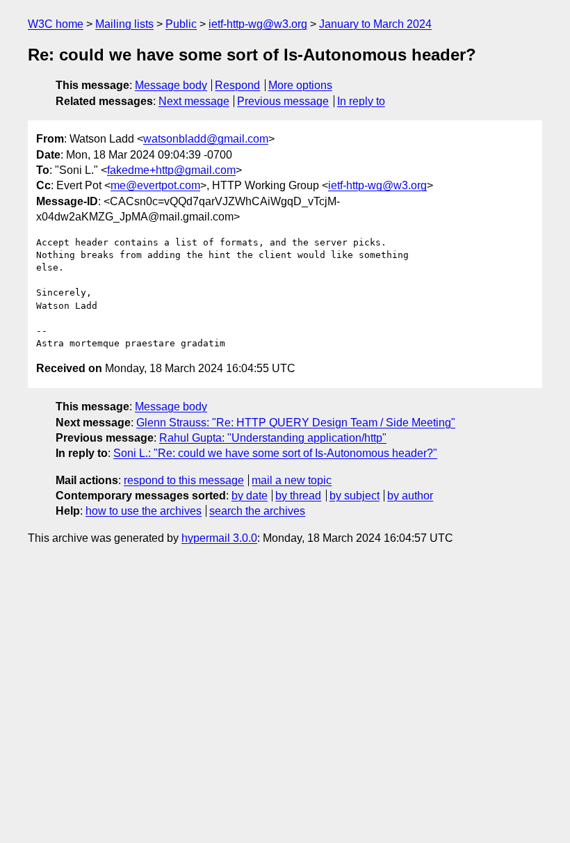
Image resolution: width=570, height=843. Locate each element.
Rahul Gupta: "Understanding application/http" (272, 438)
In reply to (361, 101)
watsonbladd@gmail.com (205, 139)
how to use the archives (144, 511)
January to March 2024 (375, 24)
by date (249, 495)
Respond (237, 85)
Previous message (283, 101)
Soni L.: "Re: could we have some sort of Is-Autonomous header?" (275, 453)
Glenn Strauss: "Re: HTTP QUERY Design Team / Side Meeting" (295, 422)
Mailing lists (124, 24)
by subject (354, 495)
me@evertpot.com (155, 185)
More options (300, 85)
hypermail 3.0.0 (219, 538)
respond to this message (184, 480)
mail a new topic (292, 480)
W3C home (55, 24)
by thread (298, 495)
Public (181, 24)
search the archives (257, 511)
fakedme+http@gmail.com (171, 170)
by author (410, 495)
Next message (193, 101)
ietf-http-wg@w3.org (258, 24)
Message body (171, 85)
